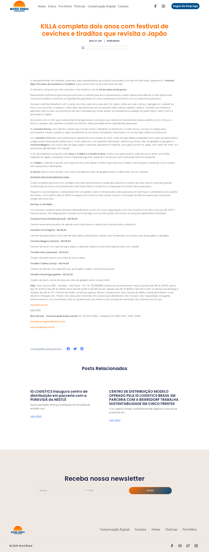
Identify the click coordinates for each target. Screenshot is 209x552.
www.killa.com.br (39, 304)
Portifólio (190, 529)
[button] (68, 349)
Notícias (79, 6)
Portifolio (65, 6)
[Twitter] (188, 545)
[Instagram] (163, 6)
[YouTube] (180, 545)
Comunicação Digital (102, 6)
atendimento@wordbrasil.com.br (47, 321)
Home (42, 6)
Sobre (52, 6)
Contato (123, 6)
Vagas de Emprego (185, 6)
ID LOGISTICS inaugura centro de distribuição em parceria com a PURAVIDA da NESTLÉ (59, 395)
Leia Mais (36, 416)
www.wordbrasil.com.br (42, 327)
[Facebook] (155, 6)
